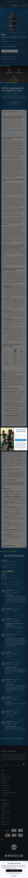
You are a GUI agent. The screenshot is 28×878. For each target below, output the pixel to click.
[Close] (26, 862)
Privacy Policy (13, 868)
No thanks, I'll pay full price (21, 441)
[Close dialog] (26, 428)
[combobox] (16, 438)
